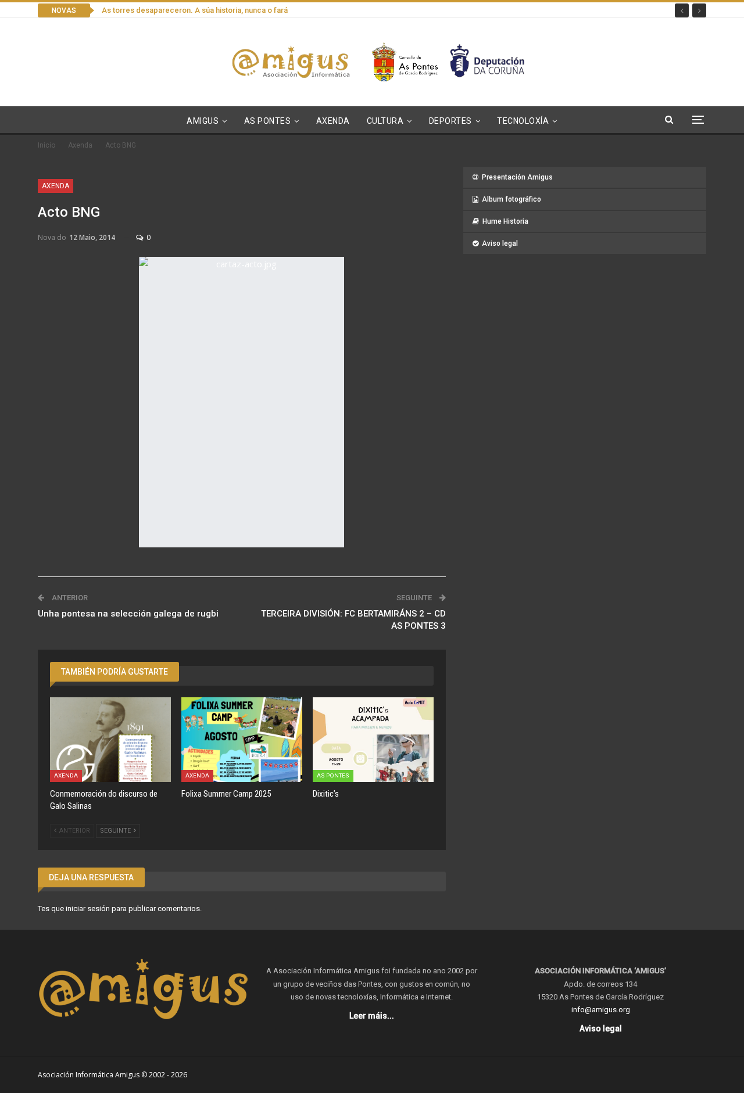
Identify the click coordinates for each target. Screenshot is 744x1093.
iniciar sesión (88, 908)
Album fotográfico (511, 199)
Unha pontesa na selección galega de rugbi (128, 613)
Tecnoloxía (523, 121)
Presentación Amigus (517, 177)
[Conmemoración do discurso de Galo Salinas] (110, 739)
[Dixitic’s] (373, 739)
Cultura (385, 121)
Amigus (203, 121)
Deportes (450, 121)
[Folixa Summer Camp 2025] (241, 739)
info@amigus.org (600, 1009)
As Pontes (267, 121)
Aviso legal (500, 243)
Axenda (333, 121)
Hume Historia (505, 221)
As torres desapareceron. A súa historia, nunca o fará (195, 10)
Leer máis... (371, 1015)
